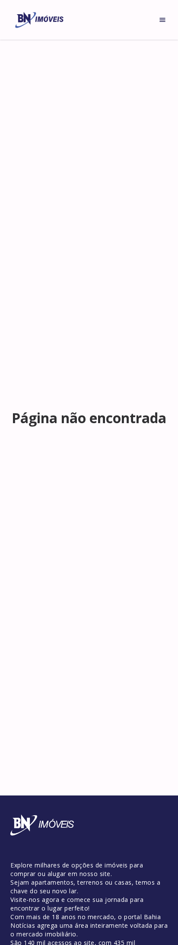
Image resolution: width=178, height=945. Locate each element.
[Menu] (162, 19)
